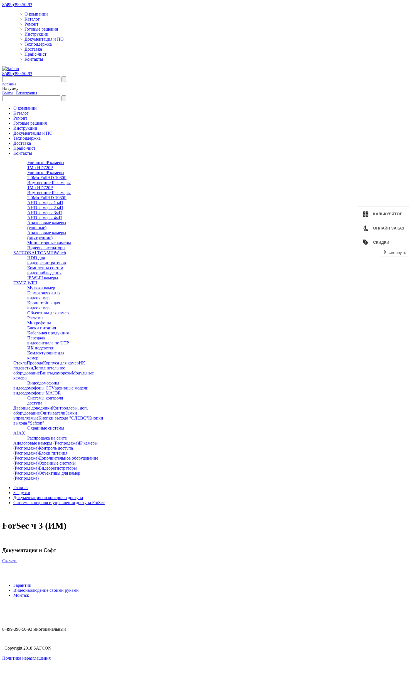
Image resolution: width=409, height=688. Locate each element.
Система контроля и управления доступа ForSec (59, 502)
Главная (20, 487)
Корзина (9, 84)
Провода (35, 363)
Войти (7, 93)
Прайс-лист (35, 54)
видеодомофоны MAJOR (37, 393)
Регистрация (26, 93)
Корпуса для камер (61, 363)
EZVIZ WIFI (25, 282)
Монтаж (21, 595)
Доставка (33, 49)
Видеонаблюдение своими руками (46, 590)
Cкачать (9, 560)
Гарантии (22, 585)
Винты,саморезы (56, 373)
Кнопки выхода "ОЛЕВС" (63, 418)
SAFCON (22, 252)
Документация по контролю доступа (48, 497)
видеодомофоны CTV (34, 388)
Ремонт (31, 24)
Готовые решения (41, 29)
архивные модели (71, 388)
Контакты (33, 59)
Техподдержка (38, 44)
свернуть (397, 252)
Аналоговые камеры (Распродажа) (46, 443)
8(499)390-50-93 (17, 4)
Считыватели (52, 413)
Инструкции (36, 34)
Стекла (20, 363)
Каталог (32, 19)
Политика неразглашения (26, 658)
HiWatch (58, 252)
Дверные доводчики (32, 408)
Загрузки (21, 492)
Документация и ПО (44, 39)
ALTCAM (40, 252)
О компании (36, 14)
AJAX (19, 433)
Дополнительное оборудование (39, 370)
